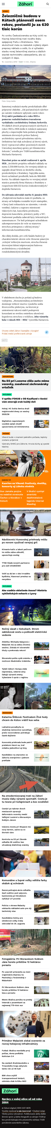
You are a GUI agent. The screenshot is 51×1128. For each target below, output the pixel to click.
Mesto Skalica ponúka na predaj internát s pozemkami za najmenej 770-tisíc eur (17, 1003)
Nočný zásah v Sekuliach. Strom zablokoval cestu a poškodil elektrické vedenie (24, 631)
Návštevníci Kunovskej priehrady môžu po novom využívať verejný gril (24, 541)
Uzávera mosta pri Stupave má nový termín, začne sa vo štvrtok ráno (16, 830)
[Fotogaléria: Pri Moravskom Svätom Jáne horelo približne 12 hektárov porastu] (25, 942)
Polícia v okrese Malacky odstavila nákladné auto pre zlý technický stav (16, 908)
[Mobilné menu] (3, 4)
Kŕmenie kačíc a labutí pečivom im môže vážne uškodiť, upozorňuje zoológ (17, 552)
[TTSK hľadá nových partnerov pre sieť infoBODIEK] (41, 564)
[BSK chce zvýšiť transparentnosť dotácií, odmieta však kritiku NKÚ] (41, 1078)
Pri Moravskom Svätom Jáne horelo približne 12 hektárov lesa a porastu (15, 990)
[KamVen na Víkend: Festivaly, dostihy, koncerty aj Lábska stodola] (25, 463)
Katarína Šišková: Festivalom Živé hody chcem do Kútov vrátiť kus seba (25, 719)
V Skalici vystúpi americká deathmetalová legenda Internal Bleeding (20, 497)
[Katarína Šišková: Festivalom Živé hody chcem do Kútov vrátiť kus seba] (25, 696)
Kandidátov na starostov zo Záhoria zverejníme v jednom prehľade (15, 758)
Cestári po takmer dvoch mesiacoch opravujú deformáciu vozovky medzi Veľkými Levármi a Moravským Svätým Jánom (16, 814)
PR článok (7, 394)
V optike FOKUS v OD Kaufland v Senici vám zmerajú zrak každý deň (24, 400)
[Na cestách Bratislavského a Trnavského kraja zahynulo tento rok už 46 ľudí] (41, 1066)
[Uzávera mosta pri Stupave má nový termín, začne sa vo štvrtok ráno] (41, 830)
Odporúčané (8, 376)
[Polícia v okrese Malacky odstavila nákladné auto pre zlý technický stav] (41, 908)
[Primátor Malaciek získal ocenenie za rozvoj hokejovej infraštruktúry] (25, 1024)
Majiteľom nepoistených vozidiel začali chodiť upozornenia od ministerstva (15, 424)
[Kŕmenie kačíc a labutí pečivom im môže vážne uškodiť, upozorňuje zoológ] (41, 552)
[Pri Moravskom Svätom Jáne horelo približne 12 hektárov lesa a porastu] (41, 990)
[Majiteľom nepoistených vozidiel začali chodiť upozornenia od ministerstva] (41, 424)
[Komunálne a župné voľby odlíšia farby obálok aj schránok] (25, 863)
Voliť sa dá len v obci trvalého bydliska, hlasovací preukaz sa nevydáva (16, 576)
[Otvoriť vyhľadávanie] (47, 4)
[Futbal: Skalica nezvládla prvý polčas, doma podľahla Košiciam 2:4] (41, 1053)
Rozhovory (7, 713)
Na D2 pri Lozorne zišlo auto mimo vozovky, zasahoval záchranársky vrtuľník (25, 384)
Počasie (6, 433)
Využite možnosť (16, 1111)
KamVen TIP (6, 480)
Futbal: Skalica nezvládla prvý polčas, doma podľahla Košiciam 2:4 (16, 1053)
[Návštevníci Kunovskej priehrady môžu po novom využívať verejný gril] (25, 523)
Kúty (4, 340)
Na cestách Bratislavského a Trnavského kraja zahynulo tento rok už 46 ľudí (15, 1066)
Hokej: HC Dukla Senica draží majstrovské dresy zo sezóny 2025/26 (15, 411)
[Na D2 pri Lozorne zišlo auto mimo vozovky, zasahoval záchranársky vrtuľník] (25, 360)
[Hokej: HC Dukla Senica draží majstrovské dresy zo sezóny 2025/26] (41, 411)
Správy (5, 11)
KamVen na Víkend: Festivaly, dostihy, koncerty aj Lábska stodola (24, 485)
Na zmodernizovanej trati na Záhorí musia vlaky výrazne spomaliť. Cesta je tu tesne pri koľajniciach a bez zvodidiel (25, 798)
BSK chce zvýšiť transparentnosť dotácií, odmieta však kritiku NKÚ (14, 1078)
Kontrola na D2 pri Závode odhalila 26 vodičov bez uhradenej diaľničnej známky (15, 842)
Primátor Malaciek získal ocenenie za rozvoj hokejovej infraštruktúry (23, 1042)
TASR (21, 62)
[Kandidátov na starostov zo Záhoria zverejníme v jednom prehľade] (41, 757)
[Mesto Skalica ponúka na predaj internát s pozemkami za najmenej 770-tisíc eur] (41, 1003)
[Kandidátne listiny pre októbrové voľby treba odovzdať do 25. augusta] (41, 921)
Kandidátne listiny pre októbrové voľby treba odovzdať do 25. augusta (13, 921)
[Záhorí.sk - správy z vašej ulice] (25, 4)
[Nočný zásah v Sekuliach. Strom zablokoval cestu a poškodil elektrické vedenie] (25, 612)
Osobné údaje (39, 1111)
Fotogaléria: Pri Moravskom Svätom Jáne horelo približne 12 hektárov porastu (22, 962)
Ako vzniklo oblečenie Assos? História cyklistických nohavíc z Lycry (24, 592)
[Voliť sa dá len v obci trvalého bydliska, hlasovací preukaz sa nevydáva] (41, 576)
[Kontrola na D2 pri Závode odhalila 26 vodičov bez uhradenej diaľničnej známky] (41, 842)
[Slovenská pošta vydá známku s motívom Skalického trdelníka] (41, 660)
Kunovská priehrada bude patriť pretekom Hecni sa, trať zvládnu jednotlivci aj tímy (17, 745)
